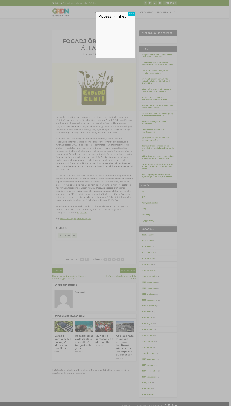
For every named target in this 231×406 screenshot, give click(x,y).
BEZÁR (131, 14)
